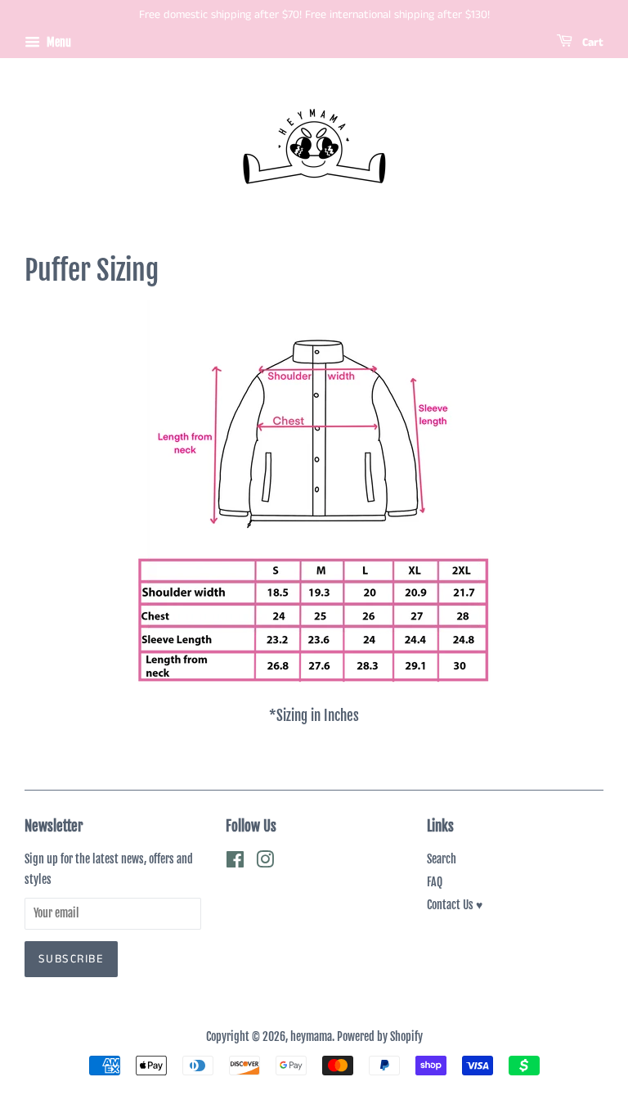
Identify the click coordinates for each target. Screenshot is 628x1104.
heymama (311, 1036)
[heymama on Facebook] (235, 862)
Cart (591, 42)
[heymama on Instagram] (265, 862)
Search (441, 859)
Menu (57, 42)
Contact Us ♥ (454, 904)
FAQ (434, 882)
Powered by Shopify (380, 1036)
